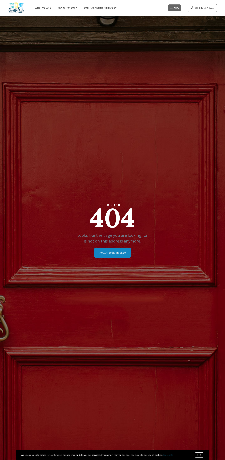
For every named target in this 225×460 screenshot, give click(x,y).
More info (168, 454)
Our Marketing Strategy (100, 8)
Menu (176, 8)
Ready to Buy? (67, 8)
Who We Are (43, 8)
